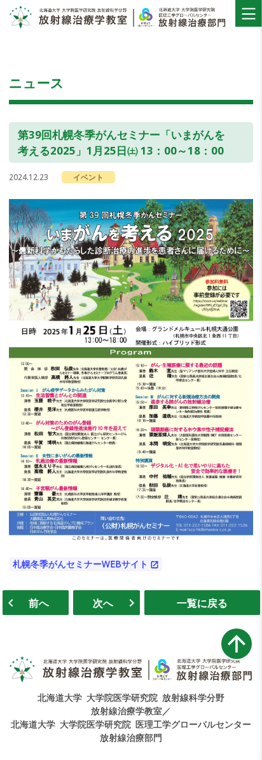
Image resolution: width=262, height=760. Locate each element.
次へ (103, 603)
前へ (39, 603)
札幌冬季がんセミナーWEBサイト (80, 564)
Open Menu (248, 13)
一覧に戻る (202, 603)
